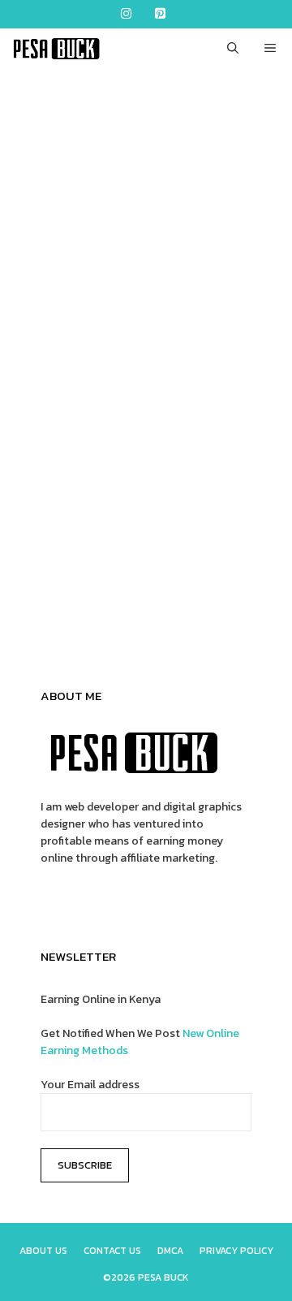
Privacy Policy (236, 1250)
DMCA (170, 1250)
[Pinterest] (160, 14)
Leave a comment (83, 632)
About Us (43, 1250)
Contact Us (112, 1250)
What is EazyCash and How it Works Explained (146, 366)
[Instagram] (126, 14)
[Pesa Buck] (54, 48)
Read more (70, 573)
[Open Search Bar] (232, 48)
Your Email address (90, 1084)
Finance (60, 613)
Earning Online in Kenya (101, 999)
